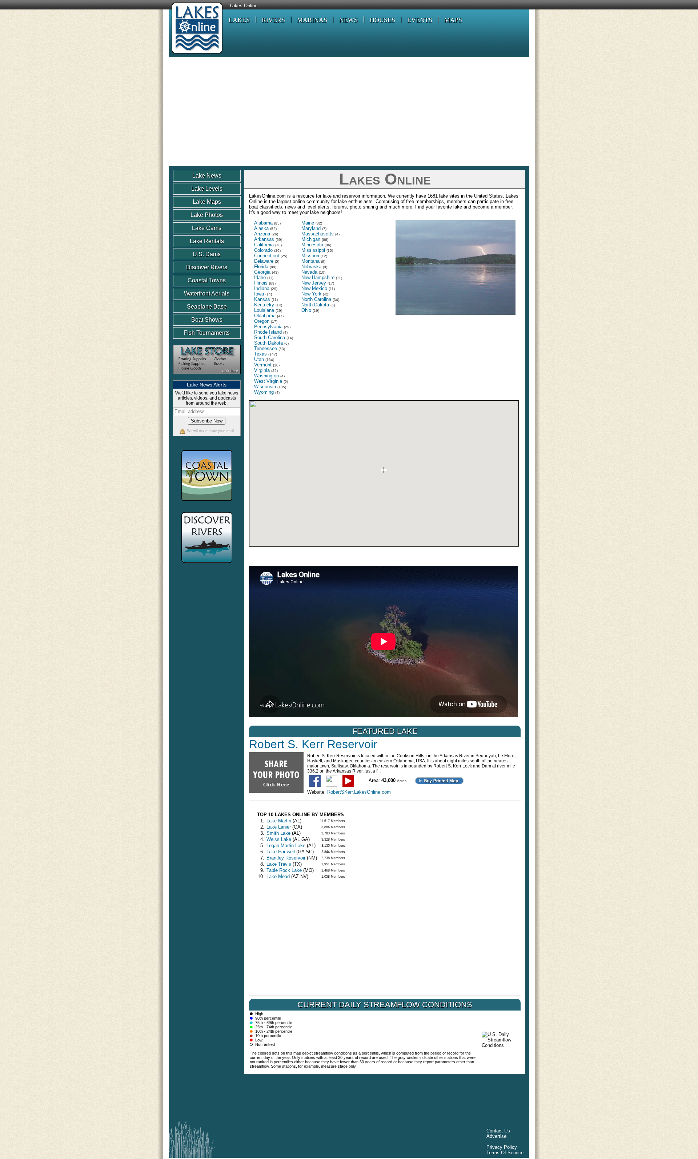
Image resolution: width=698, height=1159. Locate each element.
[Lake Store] (207, 377)
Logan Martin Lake (285, 845)
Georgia (262, 272)
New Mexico (314, 288)
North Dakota (315, 304)
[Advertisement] (349, 112)
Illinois (261, 283)
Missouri (310, 255)
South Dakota (268, 343)
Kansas (262, 299)
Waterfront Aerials (206, 293)
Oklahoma (265, 315)
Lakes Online (243, 5)
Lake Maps (207, 202)
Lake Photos (206, 215)
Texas (260, 354)
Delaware (263, 261)
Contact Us (498, 1131)
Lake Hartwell (280, 851)
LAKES (239, 20)
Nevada (309, 272)
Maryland (311, 228)
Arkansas (264, 239)
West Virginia (268, 381)
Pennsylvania (268, 326)
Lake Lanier (278, 827)
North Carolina (316, 299)
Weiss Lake (278, 839)
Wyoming (264, 392)
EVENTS (419, 20)
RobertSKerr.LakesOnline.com (359, 792)
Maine (307, 223)
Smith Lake (278, 833)
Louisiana (264, 310)
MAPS (453, 20)
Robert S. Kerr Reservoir (313, 744)
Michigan (310, 239)
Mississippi (313, 250)
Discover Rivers (206, 267)
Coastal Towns (207, 280)
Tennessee (265, 348)
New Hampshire (317, 277)
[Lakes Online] (195, 54)
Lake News (206, 175)
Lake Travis (278, 864)
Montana (310, 261)
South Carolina (269, 337)
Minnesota (312, 244)
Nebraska (311, 266)
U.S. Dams (207, 254)
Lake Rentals (207, 241)
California (264, 244)
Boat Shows (206, 320)
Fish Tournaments (207, 333)
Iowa (259, 294)
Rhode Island (268, 332)
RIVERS (273, 20)
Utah (259, 359)
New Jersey (313, 283)
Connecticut (266, 255)
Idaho (260, 277)
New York (311, 294)
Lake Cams (206, 228)
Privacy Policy (501, 1147)
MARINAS (312, 20)
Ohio (306, 310)
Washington (266, 375)
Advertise (496, 1136)
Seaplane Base (207, 306)
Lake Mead (278, 876)
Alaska (261, 228)
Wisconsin (265, 386)
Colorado (263, 250)
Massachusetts (317, 234)
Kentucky (264, 304)
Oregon (261, 321)
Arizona (262, 234)
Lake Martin (278, 820)
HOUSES (382, 20)
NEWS (348, 20)
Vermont (263, 365)
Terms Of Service (505, 1152)
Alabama (263, 223)
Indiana (261, 288)
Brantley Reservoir (285, 858)
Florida (261, 266)
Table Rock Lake (284, 870)
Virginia (262, 370)
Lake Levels (206, 189)
